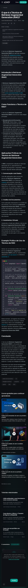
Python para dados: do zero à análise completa (12, 444)
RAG (9, 384)
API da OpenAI (12, 254)
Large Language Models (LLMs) (14, 93)
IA (16, 378)
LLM (23, 381)
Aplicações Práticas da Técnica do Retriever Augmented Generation (12, 37)
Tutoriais (5, 7)
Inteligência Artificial (15, 55)
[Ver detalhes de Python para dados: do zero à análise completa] (25, 452)
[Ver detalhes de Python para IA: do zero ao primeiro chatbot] (25, 481)
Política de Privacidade (14, 559)
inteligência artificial (7, 381)
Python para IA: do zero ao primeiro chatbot (12, 472)
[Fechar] (4, 584)
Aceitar (14, 580)
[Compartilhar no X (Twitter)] (14, 23)
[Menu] (2, 2)
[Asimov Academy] (7, 2)
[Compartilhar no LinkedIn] (9, 23)
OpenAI (3, 324)
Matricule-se (23, 2)
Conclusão (5, 43)
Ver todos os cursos (6, 483)
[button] (25, 260)
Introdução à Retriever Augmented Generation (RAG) (13, 30)
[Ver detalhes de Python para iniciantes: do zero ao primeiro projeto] (25, 424)
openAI (4, 384)
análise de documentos (8, 378)
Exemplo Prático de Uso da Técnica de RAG (12, 40)
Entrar (17, 2)
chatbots (4, 182)
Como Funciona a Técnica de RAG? (10, 33)
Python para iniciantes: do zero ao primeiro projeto (14, 416)
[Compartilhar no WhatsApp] (11, 23)
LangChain (4, 256)
